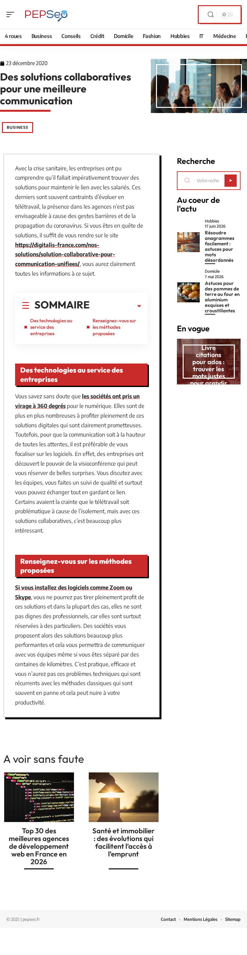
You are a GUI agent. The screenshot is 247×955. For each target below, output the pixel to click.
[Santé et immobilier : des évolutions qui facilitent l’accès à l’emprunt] (124, 797)
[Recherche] (210, 15)
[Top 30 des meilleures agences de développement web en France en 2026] (39, 797)
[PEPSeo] (46, 14)
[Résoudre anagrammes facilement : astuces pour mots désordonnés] (188, 242)
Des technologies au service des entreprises (51, 326)
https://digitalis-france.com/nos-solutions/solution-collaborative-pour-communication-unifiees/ (65, 254)
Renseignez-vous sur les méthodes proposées (114, 326)
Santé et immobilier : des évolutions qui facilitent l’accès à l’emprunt (123, 842)
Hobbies (212, 221)
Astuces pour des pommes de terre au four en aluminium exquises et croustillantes (222, 297)
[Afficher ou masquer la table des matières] (115, 306)
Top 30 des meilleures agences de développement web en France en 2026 (39, 846)
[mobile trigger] (11, 14)
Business (17, 127)
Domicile (212, 271)
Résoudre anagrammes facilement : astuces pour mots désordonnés (219, 246)
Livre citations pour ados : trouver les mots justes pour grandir (208, 365)
